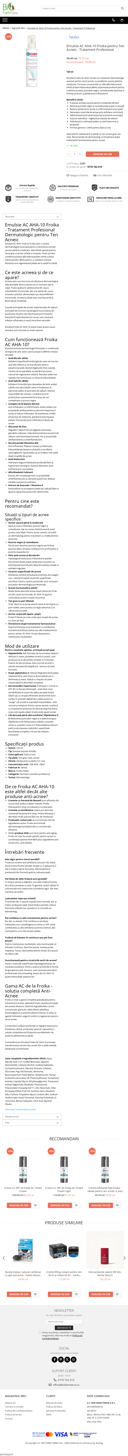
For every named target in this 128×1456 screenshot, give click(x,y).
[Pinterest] (61, 1360)
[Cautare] (123, 8)
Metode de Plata (54, 1402)
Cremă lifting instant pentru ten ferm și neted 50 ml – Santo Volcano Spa (64, 1273)
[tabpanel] (32, 61)
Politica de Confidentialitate (18, 1410)
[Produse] (5, 20)
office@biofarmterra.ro (65, 1384)
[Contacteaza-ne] (113, 20)
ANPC (49, 1414)
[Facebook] (55, 1360)
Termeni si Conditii (14, 1406)
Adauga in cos (102, 154)
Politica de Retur (54, 1406)
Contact (9, 1418)
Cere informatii (104, 175)
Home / (6, 28)
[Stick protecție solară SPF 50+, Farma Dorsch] (105, 1250)
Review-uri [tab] (11, 1116)
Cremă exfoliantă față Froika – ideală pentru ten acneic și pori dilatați (105, 1189)
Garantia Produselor (56, 1410)
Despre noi (10, 1402)
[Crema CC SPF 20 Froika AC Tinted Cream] (23, 1166)
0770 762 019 (65, 1380)
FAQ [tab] (7, 1122)
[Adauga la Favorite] (35, 1205)
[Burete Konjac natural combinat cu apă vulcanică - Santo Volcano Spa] (23, 1250)
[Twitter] (67, 1360)
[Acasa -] (19, 8)
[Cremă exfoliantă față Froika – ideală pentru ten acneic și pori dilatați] (105, 1166)
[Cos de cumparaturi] (122, 20)
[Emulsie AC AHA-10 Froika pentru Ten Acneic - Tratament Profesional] (32, 61)
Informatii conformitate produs (20, 1109)
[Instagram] (73, 1360)
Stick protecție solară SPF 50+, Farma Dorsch (105, 1273)
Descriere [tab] (9, 216)
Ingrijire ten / (19, 28)
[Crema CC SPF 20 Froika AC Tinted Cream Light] (64, 1166)
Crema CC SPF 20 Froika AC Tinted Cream (23, 1189)
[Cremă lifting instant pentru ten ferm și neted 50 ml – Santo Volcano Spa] (64, 1250)
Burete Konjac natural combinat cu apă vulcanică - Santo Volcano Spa (23, 1273)
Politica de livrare (13, 1414)
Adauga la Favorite (78, 175)
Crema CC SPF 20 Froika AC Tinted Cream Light (64, 1189)
